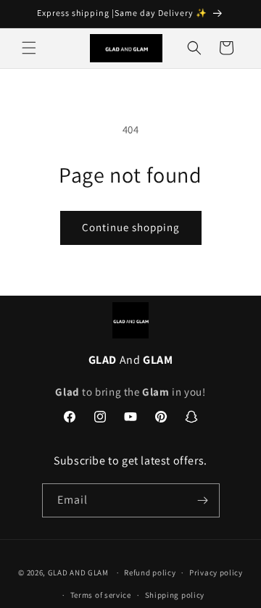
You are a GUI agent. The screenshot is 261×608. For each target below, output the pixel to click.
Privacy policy (216, 572)
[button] (29, 48)
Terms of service (100, 595)
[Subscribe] (203, 500)
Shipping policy (175, 595)
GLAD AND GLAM (78, 572)
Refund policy (149, 572)
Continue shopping (131, 227)
